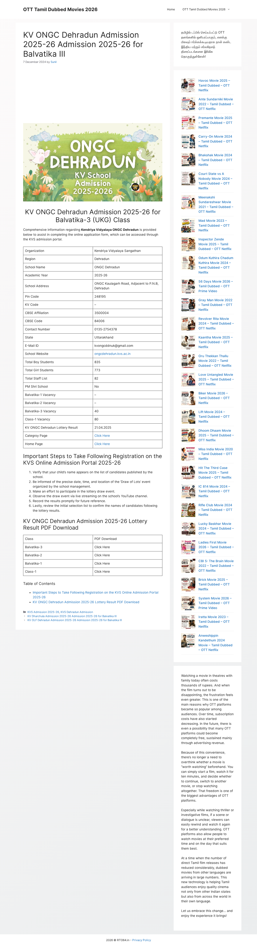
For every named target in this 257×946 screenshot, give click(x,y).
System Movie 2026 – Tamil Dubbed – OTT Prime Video (215, 603)
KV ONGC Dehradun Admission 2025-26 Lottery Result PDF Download (86, 602)
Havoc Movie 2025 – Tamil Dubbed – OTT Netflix (214, 85)
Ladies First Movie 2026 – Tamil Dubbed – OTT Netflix (216, 547)
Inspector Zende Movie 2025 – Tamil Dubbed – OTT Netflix (214, 244)
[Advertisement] (92, 90)
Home (171, 9)
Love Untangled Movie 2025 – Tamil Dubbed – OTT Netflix (216, 379)
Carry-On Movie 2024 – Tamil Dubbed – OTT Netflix (215, 141)
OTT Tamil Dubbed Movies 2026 (60, 9)
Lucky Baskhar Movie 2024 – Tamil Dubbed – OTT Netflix (216, 528)
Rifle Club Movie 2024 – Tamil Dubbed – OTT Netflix (215, 510)
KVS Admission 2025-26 (43, 612)
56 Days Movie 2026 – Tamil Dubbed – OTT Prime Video (215, 286)
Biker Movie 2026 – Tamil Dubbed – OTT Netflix (214, 398)
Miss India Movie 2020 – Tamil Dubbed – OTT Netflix (215, 454)
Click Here (102, 436)
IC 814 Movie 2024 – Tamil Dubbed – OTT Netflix (214, 491)
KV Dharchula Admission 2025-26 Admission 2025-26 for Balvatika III (72, 616)
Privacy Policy (141, 940)
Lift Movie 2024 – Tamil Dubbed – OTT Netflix (214, 416)
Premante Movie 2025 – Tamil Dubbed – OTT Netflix (215, 122)
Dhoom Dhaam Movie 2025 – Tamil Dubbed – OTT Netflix (216, 435)
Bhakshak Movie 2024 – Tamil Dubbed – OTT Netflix (215, 160)
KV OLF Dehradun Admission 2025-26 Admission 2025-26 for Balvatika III (74, 620)
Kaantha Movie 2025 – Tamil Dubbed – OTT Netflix (215, 342)
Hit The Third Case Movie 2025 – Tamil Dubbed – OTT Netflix (214, 472)
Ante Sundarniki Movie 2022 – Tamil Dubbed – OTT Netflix (216, 104)
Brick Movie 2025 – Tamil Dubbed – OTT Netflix (214, 584)
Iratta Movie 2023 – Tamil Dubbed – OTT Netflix (214, 621)
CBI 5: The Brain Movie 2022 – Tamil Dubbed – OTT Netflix (216, 565)
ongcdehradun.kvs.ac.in (112, 354)
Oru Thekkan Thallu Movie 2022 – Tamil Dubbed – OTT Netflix (214, 360)
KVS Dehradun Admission (77, 612)
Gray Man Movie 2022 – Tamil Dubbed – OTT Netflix (215, 305)
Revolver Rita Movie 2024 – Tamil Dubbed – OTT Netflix (216, 323)
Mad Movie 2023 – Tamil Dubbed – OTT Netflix (214, 225)
